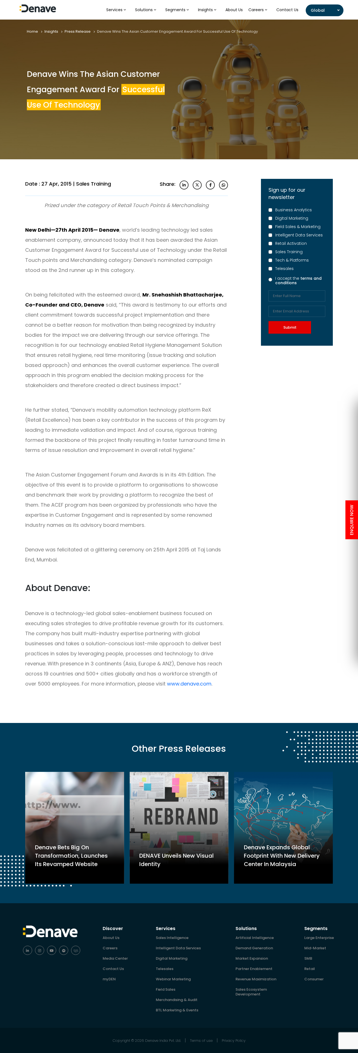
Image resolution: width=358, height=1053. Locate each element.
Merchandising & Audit (176, 999)
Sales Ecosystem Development (251, 992)
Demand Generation (254, 948)
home (32, 31)
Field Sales (165, 989)
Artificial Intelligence (254, 937)
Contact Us (287, 10)
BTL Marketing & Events (177, 1010)
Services (115, 10)
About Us (234, 10)
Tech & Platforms (292, 260)
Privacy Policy (234, 1040)
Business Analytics (293, 210)
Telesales (284, 268)
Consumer (314, 979)
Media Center (115, 958)
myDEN (109, 979)
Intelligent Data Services (299, 235)
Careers (256, 10)
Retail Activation (291, 243)
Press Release (78, 31)
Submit (289, 327)
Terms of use (201, 1040)
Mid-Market (315, 948)
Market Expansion (251, 958)
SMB (308, 958)
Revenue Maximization (255, 979)
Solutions (144, 10)
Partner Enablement (253, 968)
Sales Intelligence (172, 937)
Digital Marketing (291, 218)
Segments (176, 10)
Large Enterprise (319, 937)
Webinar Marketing (173, 979)
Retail (309, 968)
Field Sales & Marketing (298, 226)
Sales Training (289, 252)
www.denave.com (189, 683)
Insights (206, 10)
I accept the (298, 280)
